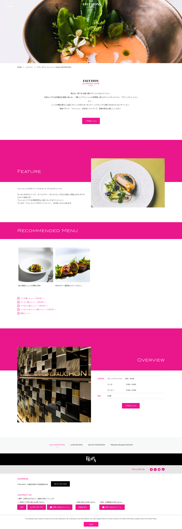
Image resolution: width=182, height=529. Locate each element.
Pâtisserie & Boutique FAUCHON (122, 445)
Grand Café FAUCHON (57, 445)
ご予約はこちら (91, 121)
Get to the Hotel (60, 484)
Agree (91, 524)
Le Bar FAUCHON (76, 445)
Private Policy (152, 519)
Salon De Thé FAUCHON (96, 445)
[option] (91, 31)
